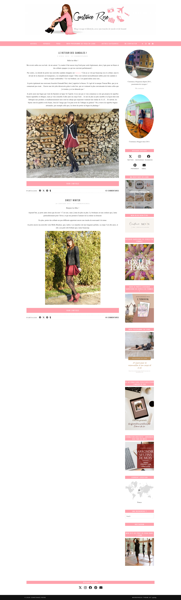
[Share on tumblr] (50, 190)
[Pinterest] (149, 43)
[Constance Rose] (90, 19)
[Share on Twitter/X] (44, 190)
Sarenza (78, 73)
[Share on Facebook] (40, 190)
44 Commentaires (81, 203)
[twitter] (80, 587)
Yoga (58, 44)
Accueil (33, 44)
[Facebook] (153, 43)
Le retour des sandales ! (72, 52)
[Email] (100, 587)
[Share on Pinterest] (47, 190)
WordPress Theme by (144, 597)
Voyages (46, 44)
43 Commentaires (79, 56)
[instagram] (85, 587)
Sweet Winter (72, 200)
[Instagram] (146, 43)
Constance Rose (38, 597)
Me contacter (131, 44)
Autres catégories (110, 44)
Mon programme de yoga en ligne (81, 44)
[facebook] (90, 587)
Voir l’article (72, 183)
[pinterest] (95, 587)
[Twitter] (142, 43)
